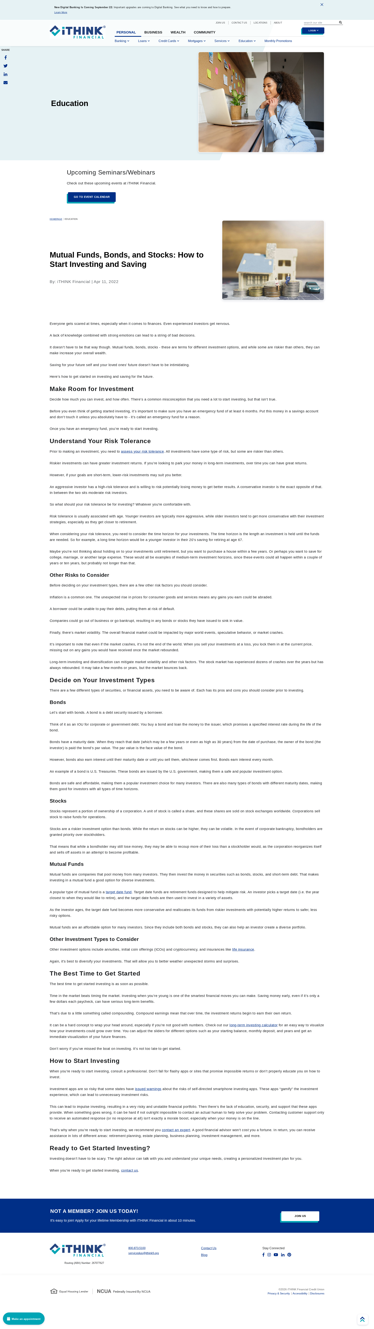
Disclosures (317, 1293)
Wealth (178, 32)
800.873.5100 (137, 1248)
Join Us (220, 22)
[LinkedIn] (5, 74)
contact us (129, 1170)
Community (204, 32)
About (278, 22)
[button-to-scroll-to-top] (362, 1319)
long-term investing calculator (253, 1025)
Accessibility (300, 1293)
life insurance (243, 949)
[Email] (5, 82)
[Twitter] (5, 66)
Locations (260, 22)
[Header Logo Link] (78, 34)
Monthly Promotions (278, 41)
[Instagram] (269, 1255)
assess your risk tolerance (142, 451)
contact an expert (176, 1130)
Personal (126, 32)
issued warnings (148, 1089)
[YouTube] (276, 1255)
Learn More (60, 12)
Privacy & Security (279, 1293)
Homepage (56, 219)
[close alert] (321, 5)
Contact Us (239, 22)
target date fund (119, 892)
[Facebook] (5, 57)
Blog (204, 1255)
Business (153, 32)
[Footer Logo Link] (78, 1250)
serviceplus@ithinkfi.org (143, 1253)
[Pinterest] (289, 1255)
